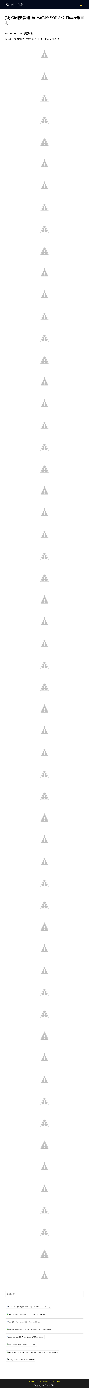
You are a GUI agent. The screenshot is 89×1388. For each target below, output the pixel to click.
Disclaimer (55, 1381)
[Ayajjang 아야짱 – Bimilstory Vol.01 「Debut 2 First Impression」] (28, 1314)
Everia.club (14, 4)
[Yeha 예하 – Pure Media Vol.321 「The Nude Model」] (24, 1322)
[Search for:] (83, 4)
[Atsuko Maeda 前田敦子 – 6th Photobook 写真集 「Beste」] (26, 1337)
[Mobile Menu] (81, 4)
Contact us (43, 1381)
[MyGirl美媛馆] (23, 33)
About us (33, 1381)
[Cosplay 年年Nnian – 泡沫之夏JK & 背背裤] (21, 1360)
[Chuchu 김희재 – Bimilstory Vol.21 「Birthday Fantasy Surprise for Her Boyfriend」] (33, 1352)
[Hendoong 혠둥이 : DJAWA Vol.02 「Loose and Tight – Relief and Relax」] (30, 1329)
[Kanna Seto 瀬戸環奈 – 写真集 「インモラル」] (22, 1344)
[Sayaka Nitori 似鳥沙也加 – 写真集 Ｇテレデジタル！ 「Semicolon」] (29, 1307)
